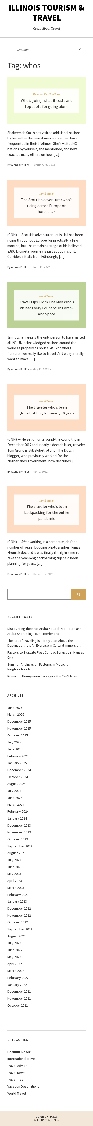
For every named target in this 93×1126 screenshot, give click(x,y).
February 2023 (18, 894)
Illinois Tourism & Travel (46, 12)
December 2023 (19, 825)
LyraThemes (51, 1120)
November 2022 (19, 915)
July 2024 (14, 790)
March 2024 (15, 804)
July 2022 (14, 943)
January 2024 (17, 818)
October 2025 (17, 735)
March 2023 (15, 887)
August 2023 (16, 853)
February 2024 (18, 811)
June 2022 (14, 950)
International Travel (21, 1059)
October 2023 (17, 839)
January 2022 (17, 984)
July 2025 (14, 742)
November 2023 (19, 832)
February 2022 (18, 977)
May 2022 (14, 957)
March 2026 (15, 714)
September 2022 (19, 929)
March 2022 (15, 970)
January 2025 (17, 763)
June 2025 (14, 749)
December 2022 (19, 908)
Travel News (16, 1072)
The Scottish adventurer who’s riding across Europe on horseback (46, 205)
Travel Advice (17, 1065)
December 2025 (19, 721)
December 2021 (19, 991)
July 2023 (14, 860)
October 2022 (17, 922)
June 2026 (14, 707)
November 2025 (19, 728)
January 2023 (17, 901)
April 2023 (14, 880)
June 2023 (14, 867)
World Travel (46, 193)
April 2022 (14, 964)
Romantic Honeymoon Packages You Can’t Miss (42, 676)
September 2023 (19, 846)
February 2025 (18, 756)
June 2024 (14, 797)
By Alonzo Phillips (18, 165)
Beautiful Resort (19, 1052)
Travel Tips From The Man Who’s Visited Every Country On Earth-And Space (46, 307)
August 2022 (16, 936)
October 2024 (17, 777)
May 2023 (14, 874)
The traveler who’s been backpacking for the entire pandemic (46, 512)
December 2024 (19, 770)
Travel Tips (15, 1079)
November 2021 (19, 998)
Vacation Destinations (46, 94)
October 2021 (17, 1005)
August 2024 (16, 783)
